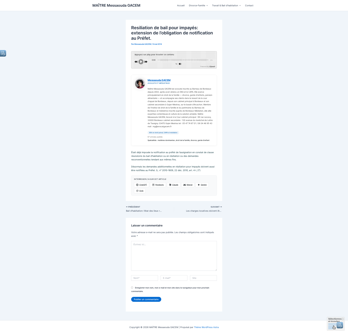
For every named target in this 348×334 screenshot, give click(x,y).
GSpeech (212, 66)
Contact (249, 5)
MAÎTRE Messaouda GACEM (116, 5)
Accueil (181, 5)
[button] (206, 5)
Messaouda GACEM (159, 80)
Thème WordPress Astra (206, 327)
